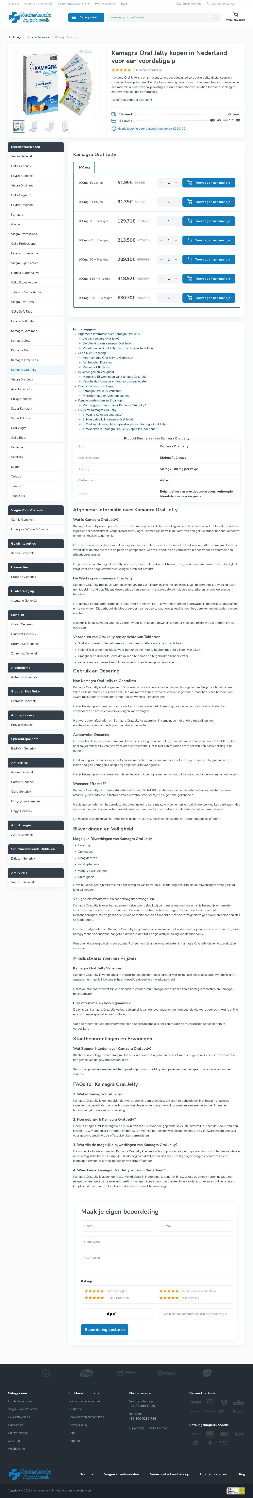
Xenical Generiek (22, 553)
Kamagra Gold (20, 341)
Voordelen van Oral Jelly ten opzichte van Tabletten (118, 348)
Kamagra (17, 214)
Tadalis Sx (18, 496)
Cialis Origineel (21, 195)
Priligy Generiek (22, 399)
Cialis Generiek (21, 166)
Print (71, 1433)
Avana (15, 224)
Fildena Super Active (25, 273)
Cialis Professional (23, 244)
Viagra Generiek (22, 156)
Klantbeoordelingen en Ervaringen (101, 400)
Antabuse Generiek (24, 677)
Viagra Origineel (22, 185)
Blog (124, 4)
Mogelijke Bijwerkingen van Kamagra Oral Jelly (114, 377)
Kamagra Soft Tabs (24, 331)
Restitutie (75, 1409)
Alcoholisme (16, 1449)
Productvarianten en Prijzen (96, 386)
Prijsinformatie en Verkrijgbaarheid (106, 396)
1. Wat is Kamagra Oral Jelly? (103, 415)
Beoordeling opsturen (105, 1329)
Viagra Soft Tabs (22, 302)
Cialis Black (18, 438)
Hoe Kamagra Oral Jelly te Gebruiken (108, 358)
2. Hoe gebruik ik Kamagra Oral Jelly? (108, 419)
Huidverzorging (18, 1433)
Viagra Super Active (24, 263)
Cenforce (17, 447)
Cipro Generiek (21, 791)
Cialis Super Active (24, 282)
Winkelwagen (235, 20)
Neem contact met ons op (74, 4)
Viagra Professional (24, 234)
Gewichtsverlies (19, 1417)
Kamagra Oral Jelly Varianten (102, 391)
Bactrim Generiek (23, 782)
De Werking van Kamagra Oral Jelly (107, 343)
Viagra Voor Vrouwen (22, 1409)
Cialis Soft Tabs (21, 311)
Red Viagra (18, 428)
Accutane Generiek (24, 600)
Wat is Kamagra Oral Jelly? (101, 339)
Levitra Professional (25, 253)
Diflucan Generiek (23, 858)
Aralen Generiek (22, 624)
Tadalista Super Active (26, 292)
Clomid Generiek (22, 519)
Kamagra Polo (20, 350)
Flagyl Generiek (21, 811)
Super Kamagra (21, 408)
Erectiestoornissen (21, 1401)
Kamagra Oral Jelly (23, 370)
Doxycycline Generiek (26, 801)
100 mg (84, 167)
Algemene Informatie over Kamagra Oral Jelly (109, 334)
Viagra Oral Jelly (22, 379)
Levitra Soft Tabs (23, 321)
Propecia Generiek (23, 577)
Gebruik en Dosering (92, 353)
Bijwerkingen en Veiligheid (96, 372)
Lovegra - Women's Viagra (29, 529)
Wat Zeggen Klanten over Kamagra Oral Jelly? (114, 405)
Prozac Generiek (22, 725)
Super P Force (21, 418)
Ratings (87, 1281)
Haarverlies (16, 1425)
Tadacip (16, 476)
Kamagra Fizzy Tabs (24, 360)
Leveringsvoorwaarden (84, 1401)
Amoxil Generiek (22, 772)
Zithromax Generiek (24, 653)
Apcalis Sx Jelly (21, 389)
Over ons (13, 4)
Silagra (15, 467)
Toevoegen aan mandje (212, 183)
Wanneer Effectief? (96, 367)
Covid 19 (14, 1441)
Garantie (74, 1441)
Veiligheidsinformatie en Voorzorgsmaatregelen (115, 381)
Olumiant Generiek (23, 634)
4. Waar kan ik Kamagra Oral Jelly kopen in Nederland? (120, 429)
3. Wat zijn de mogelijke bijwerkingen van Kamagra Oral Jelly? (125, 424)
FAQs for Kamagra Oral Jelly (97, 410)
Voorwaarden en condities (86, 1417)
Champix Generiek (23, 701)
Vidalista (17, 457)
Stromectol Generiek (25, 644)
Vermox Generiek (23, 882)
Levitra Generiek (22, 176)
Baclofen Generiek (23, 748)
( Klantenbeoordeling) (147, 70)
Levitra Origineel (22, 205)
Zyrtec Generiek (22, 835)
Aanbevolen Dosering (97, 362)
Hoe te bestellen (105, 4)
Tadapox (17, 486)
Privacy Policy (77, 1425)
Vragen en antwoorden (38, 4)
